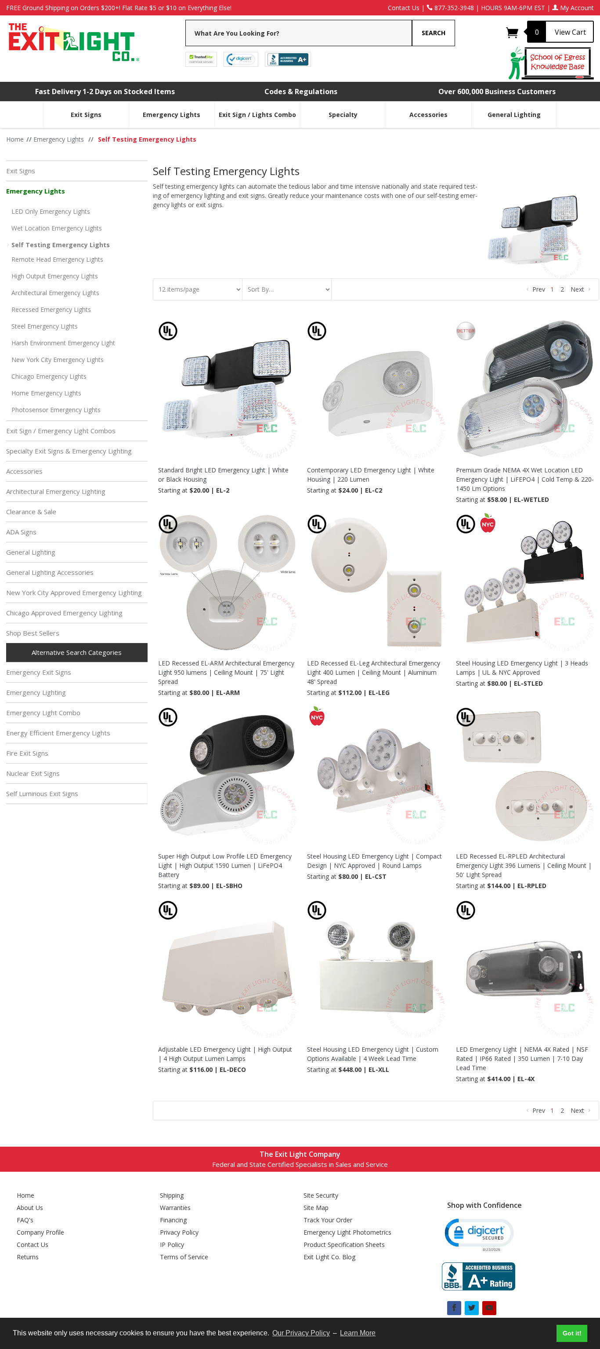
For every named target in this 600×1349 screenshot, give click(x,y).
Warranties (175, 1207)
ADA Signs (21, 531)
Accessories (428, 114)
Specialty (343, 114)
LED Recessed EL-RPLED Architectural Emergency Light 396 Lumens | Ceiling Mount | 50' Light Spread (524, 865)
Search (433, 33)
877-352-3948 (453, 8)
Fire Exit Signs (27, 753)
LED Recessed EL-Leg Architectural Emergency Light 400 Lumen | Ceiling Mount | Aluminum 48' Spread (373, 672)
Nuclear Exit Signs (33, 773)
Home (25, 1195)
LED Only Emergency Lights (50, 211)
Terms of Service (184, 1257)
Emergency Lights (171, 114)
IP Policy (172, 1244)
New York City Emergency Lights (57, 359)
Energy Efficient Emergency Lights (58, 732)
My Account (576, 8)
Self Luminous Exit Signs (42, 793)
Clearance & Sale (31, 511)
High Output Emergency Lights (54, 276)
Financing (173, 1220)
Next (578, 289)
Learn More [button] (358, 1333)
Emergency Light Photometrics (347, 1232)
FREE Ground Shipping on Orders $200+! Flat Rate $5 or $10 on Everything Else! (118, 8)
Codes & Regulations (300, 91)
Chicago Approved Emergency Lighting (64, 612)
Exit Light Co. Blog (329, 1257)
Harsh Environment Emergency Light (63, 343)
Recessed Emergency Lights (51, 309)
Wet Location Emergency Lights (56, 228)
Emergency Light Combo (43, 712)
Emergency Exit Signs (38, 672)
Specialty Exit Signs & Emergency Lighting (69, 450)
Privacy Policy (179, 1232)
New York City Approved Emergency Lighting (74, 592)
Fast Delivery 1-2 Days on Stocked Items (105, 91)
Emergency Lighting (36, 692)
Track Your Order (328, 1220)
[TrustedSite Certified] (201, 58)
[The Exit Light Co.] (73, 39)
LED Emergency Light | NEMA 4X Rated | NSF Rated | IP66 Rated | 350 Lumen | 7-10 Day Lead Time (522, 1058)
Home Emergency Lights (46, 393)
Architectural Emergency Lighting (55, 491)
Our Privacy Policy (301, 1333)
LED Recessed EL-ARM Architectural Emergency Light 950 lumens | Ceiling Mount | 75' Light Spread (226, 672)
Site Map (316, 1207)
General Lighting (514, 114)
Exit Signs (86, 114)
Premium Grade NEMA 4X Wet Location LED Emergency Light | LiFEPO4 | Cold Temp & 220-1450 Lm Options (525, 479)
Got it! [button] (572, 1333)
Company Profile (40, 1232)
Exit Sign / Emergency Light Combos (61, 430)
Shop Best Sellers (32, 633)
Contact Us (403, 8)
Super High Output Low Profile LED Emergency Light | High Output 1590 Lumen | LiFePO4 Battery (225, 865)
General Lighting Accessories (50, 572)
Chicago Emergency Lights (49, 376)
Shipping (172, 1195)
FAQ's (25, 1220)
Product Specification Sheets (344, 1244)
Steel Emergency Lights (44, 326)
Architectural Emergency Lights (55, 293)
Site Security (321, 1195)
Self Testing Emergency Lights (60, 245)
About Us (30, 1207)
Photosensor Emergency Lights (56, 410)
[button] (478, 1234)
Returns (28, 1257)
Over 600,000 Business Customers (497, 91)
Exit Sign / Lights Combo (257, 114)
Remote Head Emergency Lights (57, 259)
